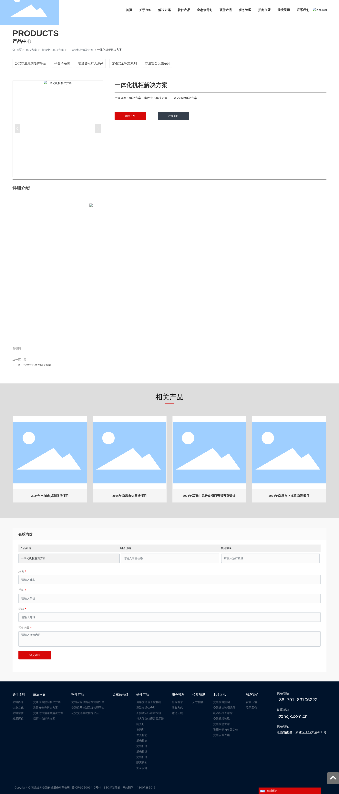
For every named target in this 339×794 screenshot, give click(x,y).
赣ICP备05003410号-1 (86, 787)
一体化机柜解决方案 (81, 49)
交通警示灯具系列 (90, 63)
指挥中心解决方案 (53, 49)
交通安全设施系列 (157, 63)
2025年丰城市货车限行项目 (50, 495)
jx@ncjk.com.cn (292, 716)
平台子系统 (62, 63)
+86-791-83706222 (297, 700)
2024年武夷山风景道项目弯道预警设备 (209, 495)
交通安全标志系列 (124, 63)
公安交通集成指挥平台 (30, 63)
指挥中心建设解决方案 (37, 365)
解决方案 (31, 49)
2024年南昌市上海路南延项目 (289, 495)
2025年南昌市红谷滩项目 (129, 495)
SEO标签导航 (112, 787)
